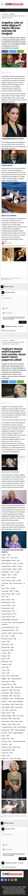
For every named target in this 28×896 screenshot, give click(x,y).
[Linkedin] (9, 879)
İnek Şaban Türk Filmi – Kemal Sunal (16, 10)
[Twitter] (2, 879)
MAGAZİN (12, 14)
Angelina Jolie (6, 278)
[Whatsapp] (15, 879)
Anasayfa (5, 14)
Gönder (21, 51)
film (19, 278)
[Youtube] (12, 879)
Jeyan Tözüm (11, 816)
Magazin (24, 816)
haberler (5, 816)
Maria (10, 279)
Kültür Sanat (18, 816)
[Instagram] (5, 879)
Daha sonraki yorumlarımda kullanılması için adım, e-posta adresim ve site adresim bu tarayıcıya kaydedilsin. (14, 318)
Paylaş (6, 51)
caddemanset (14, 278)
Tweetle (13, 51)
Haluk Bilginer (5, 279)
